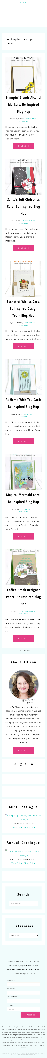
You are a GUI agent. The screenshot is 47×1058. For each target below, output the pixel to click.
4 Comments (23, 223)
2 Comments (23, 512)
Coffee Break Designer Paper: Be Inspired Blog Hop (23, 596)
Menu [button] (25, 3)
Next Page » (27, 650)
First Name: (11, 980)
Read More (23, 146)
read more (23, 750)
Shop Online (30, 827)
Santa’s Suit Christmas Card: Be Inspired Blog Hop (23, 206)
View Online (17, 827)
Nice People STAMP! (23, 16)
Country (10, 1005)
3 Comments (23, 121)
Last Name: (11, 989)
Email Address (12, 997)
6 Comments (23, 614)
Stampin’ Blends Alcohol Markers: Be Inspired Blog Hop (23, 104)
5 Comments (23, 417)
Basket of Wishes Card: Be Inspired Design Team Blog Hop (23, 308)
